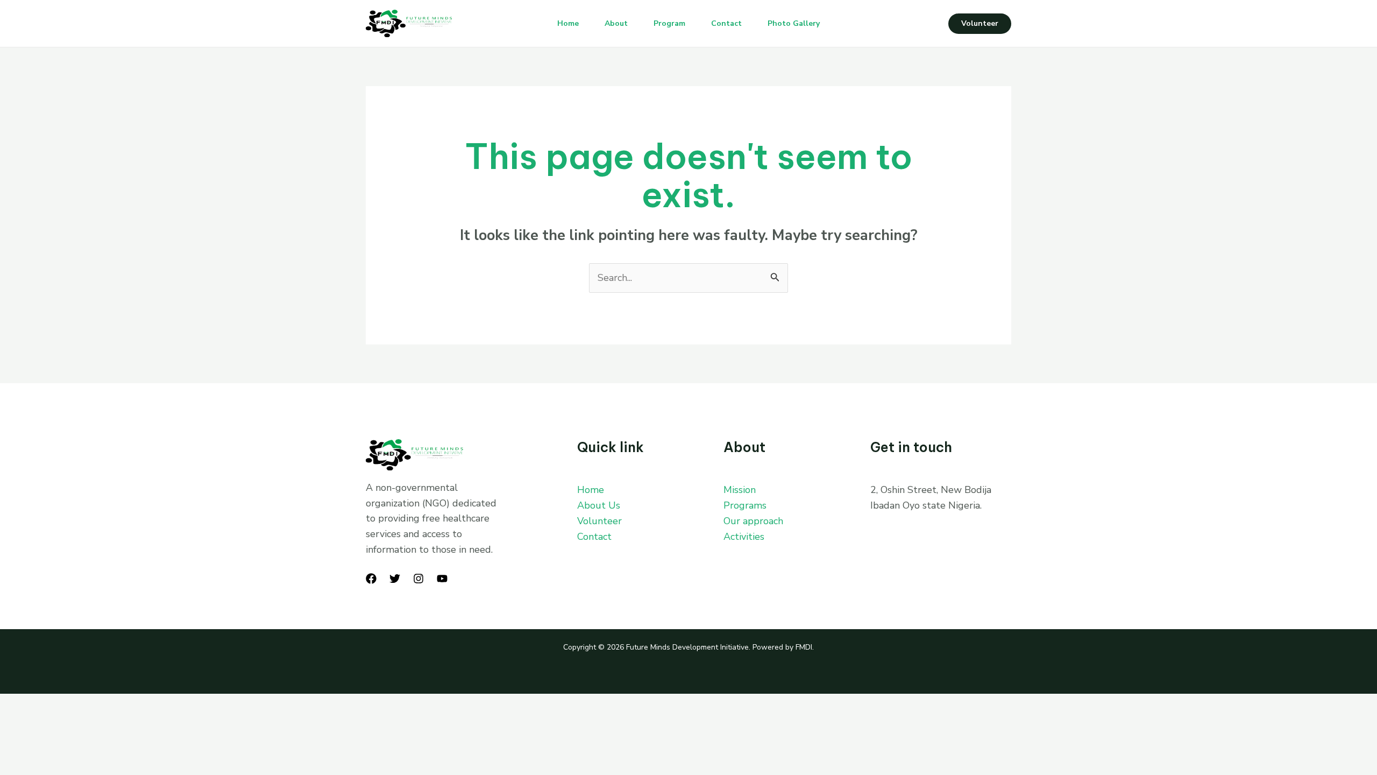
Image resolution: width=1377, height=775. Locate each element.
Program (669, 23)
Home (568, 23)
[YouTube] (442, 578)
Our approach (753, 521)
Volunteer (599, 521)
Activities (743, 536)
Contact (726, 23)
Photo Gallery (794, 23)
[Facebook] (371, 578)
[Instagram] (418, 578)
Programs (744, 505)
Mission (739, 489)
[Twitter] (394, 578)
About (616, 23)
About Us (598, 505)
